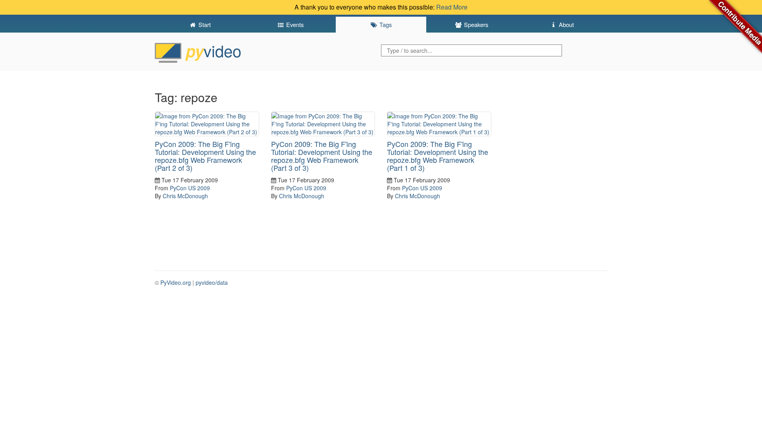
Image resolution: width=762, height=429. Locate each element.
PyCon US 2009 (190, 188)
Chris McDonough (185, 196)
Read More (452, 7)
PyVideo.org (175, 282)
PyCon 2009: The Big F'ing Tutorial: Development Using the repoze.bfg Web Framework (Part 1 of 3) (437, 155)
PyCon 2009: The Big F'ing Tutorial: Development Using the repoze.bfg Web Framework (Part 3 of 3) (321, 155)
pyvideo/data (212, 282)
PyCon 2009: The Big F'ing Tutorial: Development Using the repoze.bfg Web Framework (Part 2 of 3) (205, 155)
